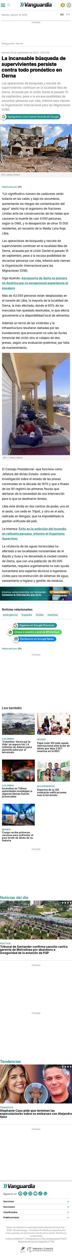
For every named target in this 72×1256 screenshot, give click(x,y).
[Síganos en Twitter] (25, 1193)
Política (5, 943)
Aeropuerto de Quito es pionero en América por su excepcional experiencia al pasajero (35, 283)
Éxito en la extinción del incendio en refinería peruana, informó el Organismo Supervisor (34, 533)
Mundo (19, 43)
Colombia (8, 738)
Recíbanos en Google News (37, 638)
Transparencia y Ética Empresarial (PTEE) (45, 1239)
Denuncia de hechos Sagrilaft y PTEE (36, 1241)
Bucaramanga (46, 786)
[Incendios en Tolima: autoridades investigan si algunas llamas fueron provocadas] (18, 771)
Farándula (6, 1107)
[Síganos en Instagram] (30, 1193)
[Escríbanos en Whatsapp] (45, 1193)
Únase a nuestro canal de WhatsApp (36, 632)
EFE (20, 186)
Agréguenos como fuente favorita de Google (33, 116)
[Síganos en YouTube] (35, 1193)
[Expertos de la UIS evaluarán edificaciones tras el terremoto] (53, 771)
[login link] (69, 5)
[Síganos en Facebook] (20, 1193)
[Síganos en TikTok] (40, 1193)
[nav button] (3, 5)
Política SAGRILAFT (15, 1239)
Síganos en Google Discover (36, 625)
